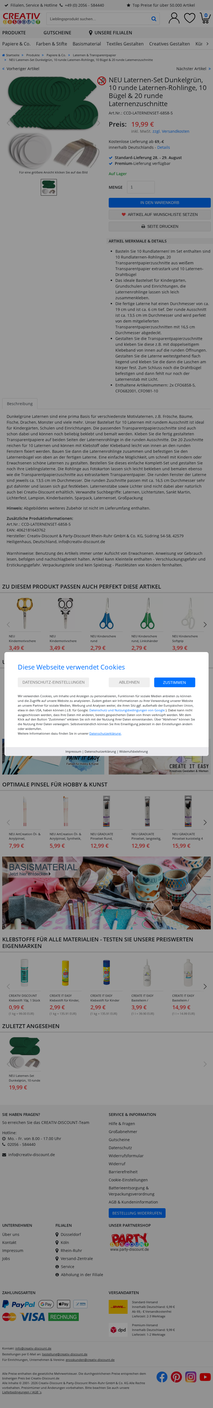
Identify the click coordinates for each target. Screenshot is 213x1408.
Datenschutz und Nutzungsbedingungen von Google (127, 710)
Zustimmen (174, 682)
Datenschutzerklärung (100, 751)
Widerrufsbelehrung (133, 751)
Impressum (73, 751)
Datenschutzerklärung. (105, 733)
